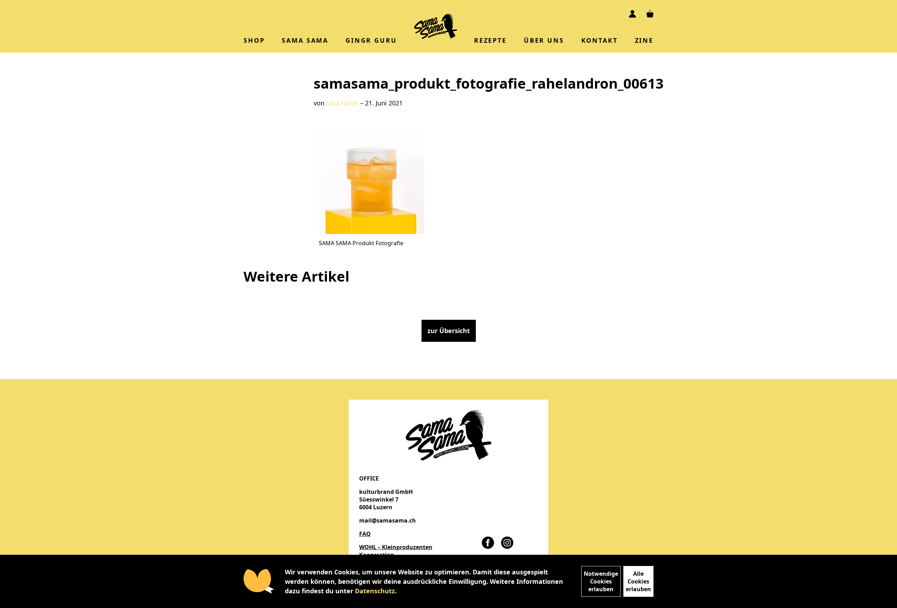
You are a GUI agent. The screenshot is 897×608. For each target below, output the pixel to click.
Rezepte (490, 40)
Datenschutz (375, 591)
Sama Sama (305, 40)
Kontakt (599, 40)
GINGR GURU (371, 40)
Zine (644, 40)
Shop (254, 40)
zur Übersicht (448, 330)
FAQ (365, 534)
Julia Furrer (342, 103)
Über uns (544, 40)
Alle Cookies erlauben (638, 581)
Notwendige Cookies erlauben (601, 581)
